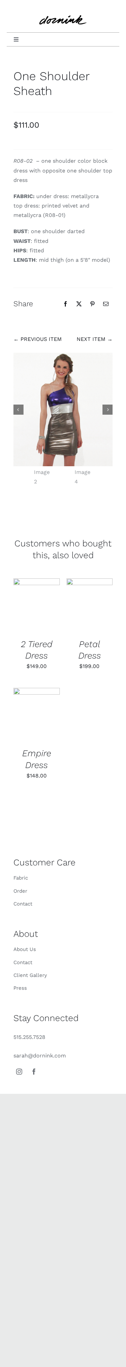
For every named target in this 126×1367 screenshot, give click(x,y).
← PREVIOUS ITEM (37, 339)
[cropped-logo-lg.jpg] (63, 11)
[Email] (106, 304)
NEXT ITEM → (95, 339)
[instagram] (19, 1071)
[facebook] (34, 1071)
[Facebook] (65, 304)
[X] (79, 304)
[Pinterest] (92, 304)
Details (37, 606)
